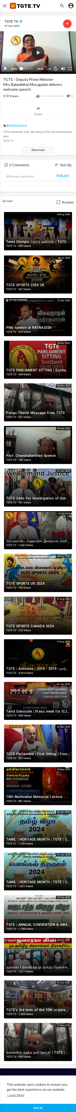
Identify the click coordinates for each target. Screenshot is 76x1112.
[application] (38, 52)
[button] (38, 52)
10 (56, 68)
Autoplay (68, 202)
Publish (62, 176)
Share (38, 114)
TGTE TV (11, 22)
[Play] (5, 69)
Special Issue (18, 125)
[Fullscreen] (70, 69)
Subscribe (67, 24)
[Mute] (63, 69)
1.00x (49, 69)
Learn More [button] (15, 1095)
